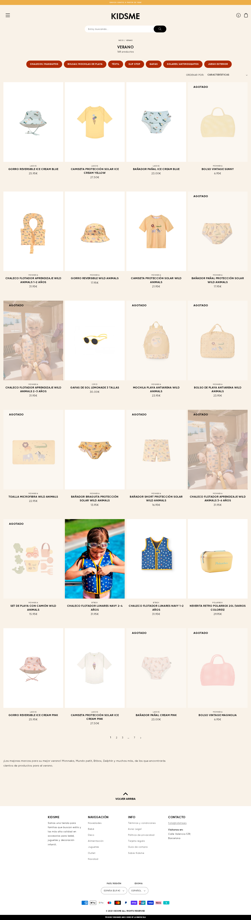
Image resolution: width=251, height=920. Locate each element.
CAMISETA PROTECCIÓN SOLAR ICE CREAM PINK (95, 717)
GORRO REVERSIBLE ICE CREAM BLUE (33, 169)
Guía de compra (138, 847)
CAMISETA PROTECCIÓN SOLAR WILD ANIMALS (156, 280)
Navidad (93, 859)
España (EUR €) (112, 891)
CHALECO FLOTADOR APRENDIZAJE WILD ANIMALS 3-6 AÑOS (218, 499)
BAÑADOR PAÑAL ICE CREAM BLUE (156, 169)
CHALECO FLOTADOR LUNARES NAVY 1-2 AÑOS (156, 608)
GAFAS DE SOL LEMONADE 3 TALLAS (94, 387)
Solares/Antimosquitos (183, 64)
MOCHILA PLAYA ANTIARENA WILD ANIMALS (156, 389)
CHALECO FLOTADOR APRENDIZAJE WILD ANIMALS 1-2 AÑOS (33, 280)
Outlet (91, 853)
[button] (5, 15)
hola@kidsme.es (177, 823)
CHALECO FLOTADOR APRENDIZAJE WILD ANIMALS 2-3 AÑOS (33, 389)
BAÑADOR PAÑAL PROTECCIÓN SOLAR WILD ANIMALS (218, 280)
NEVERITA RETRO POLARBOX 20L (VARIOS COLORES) (218, 608)
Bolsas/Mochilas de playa (85, 64)
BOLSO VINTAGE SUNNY (218, 169)
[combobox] (125, 29)
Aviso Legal (135, 829)
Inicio (121, 40)
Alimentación (95, 841)
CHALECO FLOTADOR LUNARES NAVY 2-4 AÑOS (95, 608)
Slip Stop (134, 64)
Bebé (91, 829)
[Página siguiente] (140, 738)
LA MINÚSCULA (140, 917)
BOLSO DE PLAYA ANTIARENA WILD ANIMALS (217, 389)
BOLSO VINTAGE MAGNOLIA (218, 715)
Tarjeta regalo (136, 841)
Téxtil (115, 64)
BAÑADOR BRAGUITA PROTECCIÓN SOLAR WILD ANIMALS (94, 499)
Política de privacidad (141, 835)
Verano (129, 40)
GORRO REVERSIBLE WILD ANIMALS (94, 278)
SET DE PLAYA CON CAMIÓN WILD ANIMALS (33, 608)
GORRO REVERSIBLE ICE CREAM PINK (33, 715)
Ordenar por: (195, 75)
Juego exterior (218, 64)
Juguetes (93, 847)
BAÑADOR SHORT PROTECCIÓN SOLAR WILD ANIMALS (156, 499)
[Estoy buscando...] (160, 29)
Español (136, 891)
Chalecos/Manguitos (44, 64)
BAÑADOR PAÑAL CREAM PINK (156, 715)
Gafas (154, 64)
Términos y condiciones (142, 823)
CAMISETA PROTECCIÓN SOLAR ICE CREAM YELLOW (95, 171)
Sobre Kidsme (136, 853)
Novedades (94, 823)
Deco (91, 835)
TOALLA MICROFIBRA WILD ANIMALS (33, 497)
